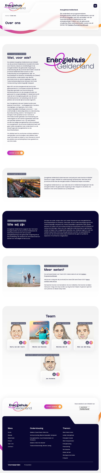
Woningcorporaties (69, 455)
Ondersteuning (36, 428)
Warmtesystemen (68, 441)
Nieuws (10, 435)
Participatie (66, 449)
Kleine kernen (67, 452)
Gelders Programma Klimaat (78, 25)
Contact (10, 446)
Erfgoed (65, 458)
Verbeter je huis (14, 153)
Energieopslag (67, 444)
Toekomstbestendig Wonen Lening (40, 446)
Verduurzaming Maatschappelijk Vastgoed (43, 435)
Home (9, 432)
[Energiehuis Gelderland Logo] (14, 6)
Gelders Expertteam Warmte (39, 432)
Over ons (10, 444)
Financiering (66, 446)
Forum (10, 441)
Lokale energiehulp (68, 435)
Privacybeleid (27, 465)
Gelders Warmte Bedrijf (37, 443)
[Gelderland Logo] (84, 408)
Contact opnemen (51, 407)
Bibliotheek (11, 438)
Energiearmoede (68, 438)
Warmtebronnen (68, 432)
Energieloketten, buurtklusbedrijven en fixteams (41, 439)
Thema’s (66, 428)
